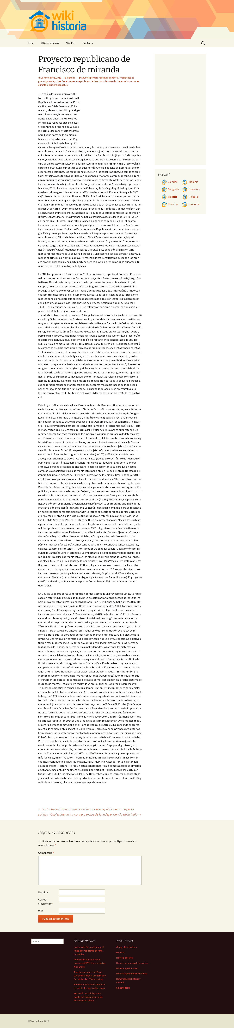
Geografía (173, 189)
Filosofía (193, 196)
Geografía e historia (126, 947)
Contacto (88, 43)
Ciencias (172, 181)
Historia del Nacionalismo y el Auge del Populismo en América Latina (89, 951)
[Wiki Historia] (117, 19)
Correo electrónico (45, 901)
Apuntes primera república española (99, 77)
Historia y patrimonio (127, 968)
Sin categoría (123, 987)
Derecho (173, 204)
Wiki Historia (36, 1021)
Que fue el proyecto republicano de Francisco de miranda (86, 81)
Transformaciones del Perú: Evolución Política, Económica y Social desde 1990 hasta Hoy (90, 975)
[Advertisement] (111, 117)
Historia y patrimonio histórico (131, 973)
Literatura (194, 189)
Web (40, 910)
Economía (194, 204)
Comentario (46, 852)
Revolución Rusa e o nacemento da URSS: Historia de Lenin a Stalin (89, 963)
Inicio (31, 43)
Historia (71, 77)
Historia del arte (124, 957)
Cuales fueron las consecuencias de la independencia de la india (96, 814)
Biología (193, 181)
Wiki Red (70, 43)
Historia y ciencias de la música (132, 963)
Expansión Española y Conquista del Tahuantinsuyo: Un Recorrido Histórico (88, 997)
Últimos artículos (50, 43)
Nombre (44, 892)
